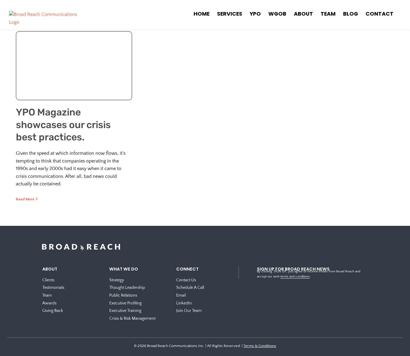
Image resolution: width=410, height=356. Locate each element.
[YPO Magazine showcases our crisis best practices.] (73, 69)
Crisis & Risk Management (132, 318)
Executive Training (125, 310)
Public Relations (123, 295)
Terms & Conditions (259, 346)
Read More (25, 199)
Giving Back (52, 310)
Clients (48, 280)
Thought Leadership (127, 287)
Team (47, 295)
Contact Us (186, 280)
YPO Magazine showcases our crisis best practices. (63, 124)
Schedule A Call (190, 287)
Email (181, 295)
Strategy (116, 280)
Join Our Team (189, 310)
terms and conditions (295, 276)
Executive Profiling (125, 303)
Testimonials (53, 287)
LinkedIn (184, 303)
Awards (49, 303)
